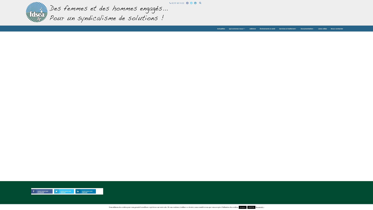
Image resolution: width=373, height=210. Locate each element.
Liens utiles (322, 29)
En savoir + (260, 207)
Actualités (221, 29)
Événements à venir (267, 29)
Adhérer (253, 29)
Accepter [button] (242, 207)
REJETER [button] (251, 207)
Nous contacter (337, 29)
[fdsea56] (97, 23)
